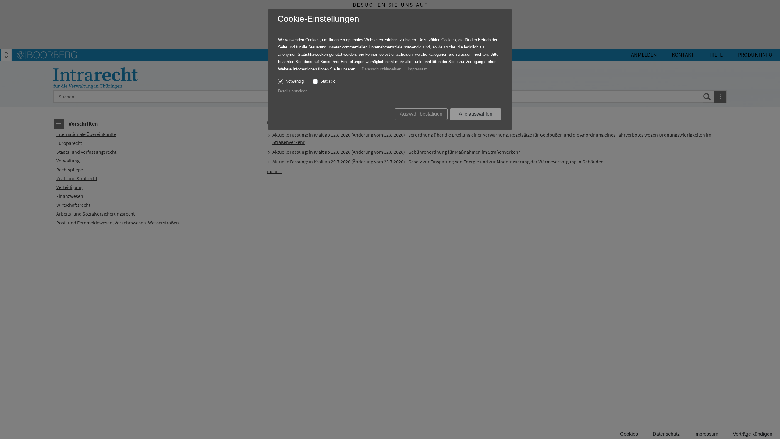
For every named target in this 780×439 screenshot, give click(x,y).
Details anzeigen (292, 91)
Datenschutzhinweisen (381, 69)
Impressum (417, 69)
